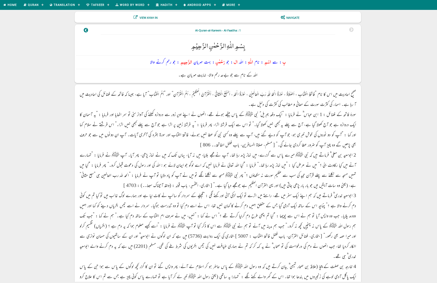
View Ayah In (148, 18)
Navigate (292, 18)
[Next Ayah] (86, 31)
